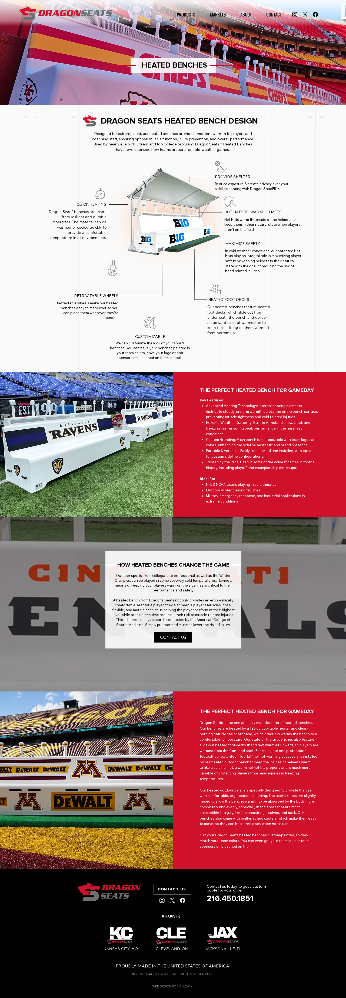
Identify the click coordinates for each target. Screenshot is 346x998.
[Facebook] (315, 14)
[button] (186, 14)
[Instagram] (294, 14)
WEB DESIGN (161, 986)
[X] (305, 14)
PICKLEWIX (184, 986)
